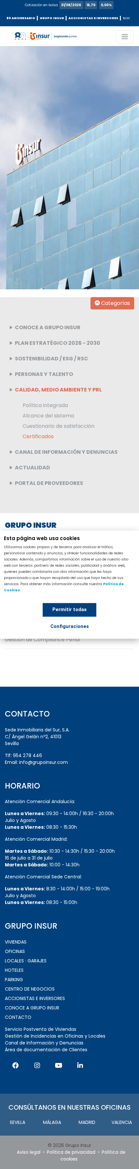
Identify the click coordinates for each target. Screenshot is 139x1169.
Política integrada (45, 405)
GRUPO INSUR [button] (52, 18)
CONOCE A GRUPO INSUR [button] (32, 1008)
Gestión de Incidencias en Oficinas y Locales (55, 1036)
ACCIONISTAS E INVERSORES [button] (93, 18)
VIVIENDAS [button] (16, 942)
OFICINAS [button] (15, 951)
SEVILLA (17, 1122)
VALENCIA (122, 1122)
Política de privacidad (71, 1152)
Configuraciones (69, 626)
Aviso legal (28, 1152)
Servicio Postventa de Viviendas (40, 1029)
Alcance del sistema (48, 415)
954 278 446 (27, 755)
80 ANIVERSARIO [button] (20, 18)
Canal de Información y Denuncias (44, 1043)
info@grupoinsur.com (43, 762)
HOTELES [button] (14, 970)
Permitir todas (69, 609)
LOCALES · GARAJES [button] (26, 961)
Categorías (115, 303)
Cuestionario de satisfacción (58, 426)
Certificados (38, 436)
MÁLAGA (52, 1122)
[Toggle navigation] (125, 36)
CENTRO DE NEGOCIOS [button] (30, 989)
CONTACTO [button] (18, 1017)
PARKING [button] (14, 979)
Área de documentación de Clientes (46, 1049)
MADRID (87, 1122)
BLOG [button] (126, 18)
